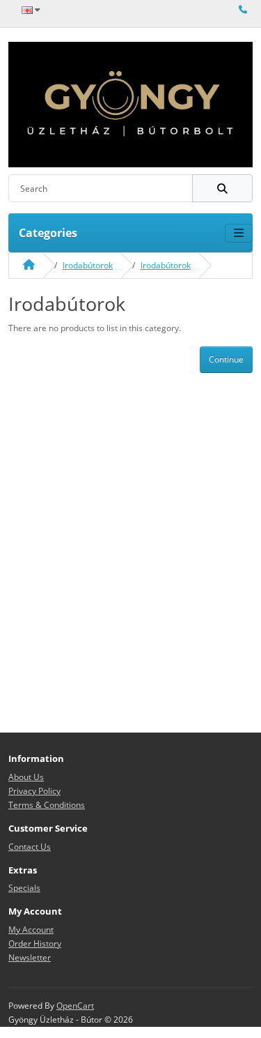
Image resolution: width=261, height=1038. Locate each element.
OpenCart (75, 1006)
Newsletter (29, 957)
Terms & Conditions (46, 805)
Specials (24, 888)
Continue (226, 359)
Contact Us (29, 847)
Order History (34, 943)
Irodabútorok (88, 265)
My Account (31, 930)
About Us (26, 777)
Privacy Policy (34, 791)
